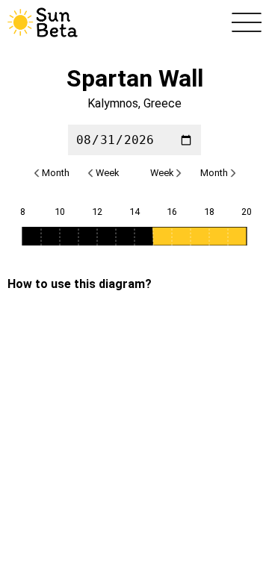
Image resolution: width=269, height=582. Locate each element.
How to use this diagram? (79, 284)
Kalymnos (112, 103)
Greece (162, 103)
